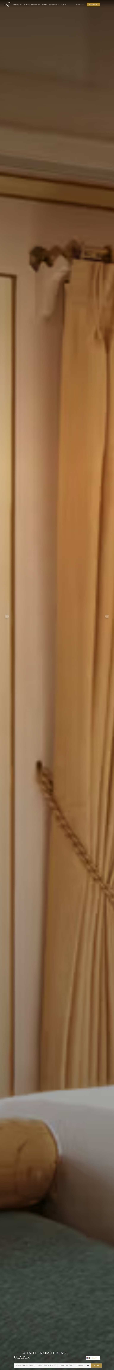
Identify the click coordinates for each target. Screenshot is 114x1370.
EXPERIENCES (35, 4)
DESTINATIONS (17, 4)
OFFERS (44, 4)
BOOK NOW (96, 1365)
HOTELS (26, 4)
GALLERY (94, 1358)
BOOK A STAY (93, 4)
